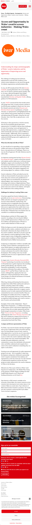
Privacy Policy (5, 471)
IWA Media (19, 36)
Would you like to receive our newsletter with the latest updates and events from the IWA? (15, 464)
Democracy (3, 494)
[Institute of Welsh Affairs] (4, 6)
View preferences (16, 519)
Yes (7, 461)
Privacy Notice (19, 523)
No (3, 461)
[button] (30, 498)
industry (8, 36)
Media (24, 36)
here (21, 375)
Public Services (4, 496)
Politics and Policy (21, 32)
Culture (14, 32)
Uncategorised (18, 13)
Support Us (22, 6)
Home (2, 13)
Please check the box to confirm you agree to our (15, 470)
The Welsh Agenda (9, 13)
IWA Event (13, 36)
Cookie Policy (12, 523)
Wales (27, 36)
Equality (3, 36)
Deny (16, 515)
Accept (16, 511)
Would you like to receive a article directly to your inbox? (14, 458)
